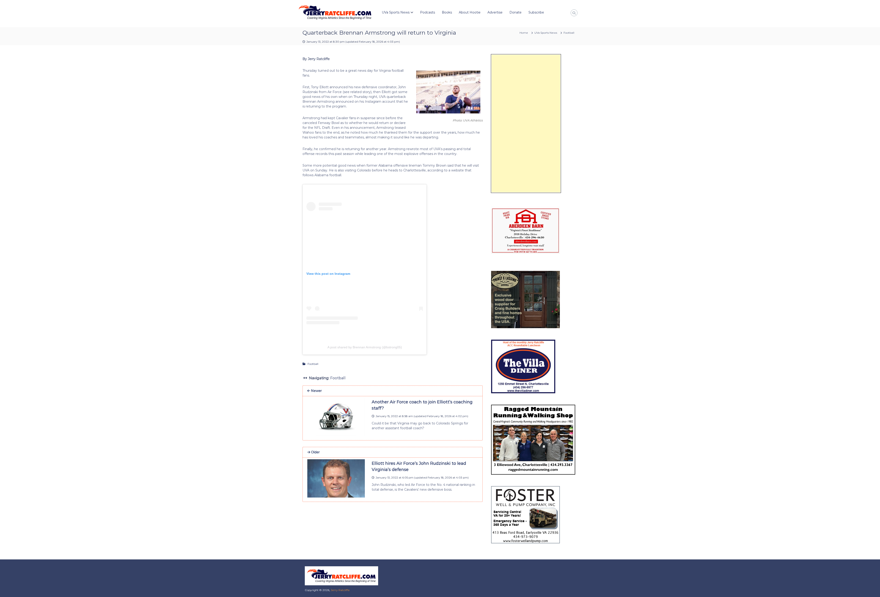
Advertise (495, 12)
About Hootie (470, 12)
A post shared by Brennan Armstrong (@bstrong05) (364, 347)
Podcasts (427, 12)
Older (315, 452)
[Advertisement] (526, 123)
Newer (316, 391)
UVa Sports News (396, 12)
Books (447, 12)
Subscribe (536, 12)
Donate (515, 12)
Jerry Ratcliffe (340, 590)
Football (569, 32)
